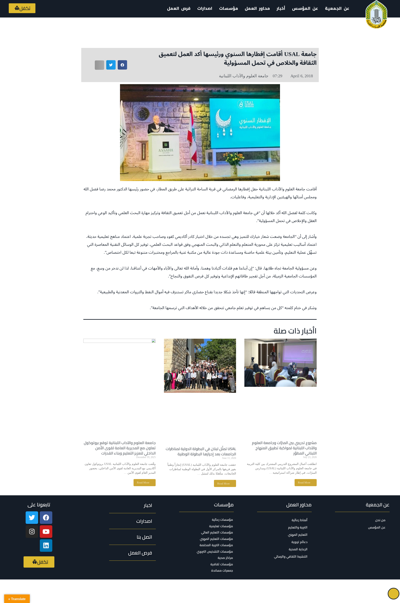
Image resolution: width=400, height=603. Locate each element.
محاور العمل (299, 504)
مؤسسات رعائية (222, 520)
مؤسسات (224, 504)
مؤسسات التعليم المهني (216, 539)
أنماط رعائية (300, 520)
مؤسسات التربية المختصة (216, 545)
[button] (22, 8)
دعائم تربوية (299, 542)
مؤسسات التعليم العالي (217, 532)
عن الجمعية (337, 8)
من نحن (380, 520)
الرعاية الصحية (298, 549)
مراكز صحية (225, 558)
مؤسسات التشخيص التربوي (215, 551)
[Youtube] (46, 531)
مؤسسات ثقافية (221, 564)
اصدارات (204, 8)
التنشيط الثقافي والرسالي (291, 556)
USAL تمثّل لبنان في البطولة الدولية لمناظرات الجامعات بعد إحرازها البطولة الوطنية (201, 451)
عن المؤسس (305, 8)
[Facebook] (46, 517)
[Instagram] (32, 531)
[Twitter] (32, 517)
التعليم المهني (298, 535)
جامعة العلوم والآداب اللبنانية (243, 76)
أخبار (281, 8)
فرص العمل (178, 8)
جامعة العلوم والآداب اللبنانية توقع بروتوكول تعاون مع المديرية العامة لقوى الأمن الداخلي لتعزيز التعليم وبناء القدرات (120, 448)
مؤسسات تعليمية (221, 526)
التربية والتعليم (298, 527)
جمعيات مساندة (222, 570)
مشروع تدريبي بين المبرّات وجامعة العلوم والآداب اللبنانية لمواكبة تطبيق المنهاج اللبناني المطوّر (284, 448)
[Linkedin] (46, 545)
